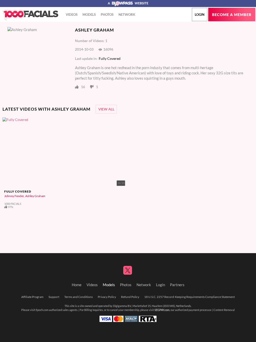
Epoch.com (42, 309)
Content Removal (224, 309)
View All (106, 109)
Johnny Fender (14, 196)
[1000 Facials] (30, 15)
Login (199, 14)
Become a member (232, 15)
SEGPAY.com (162, 309)
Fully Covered (109, 59)
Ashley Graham (35, 196)
